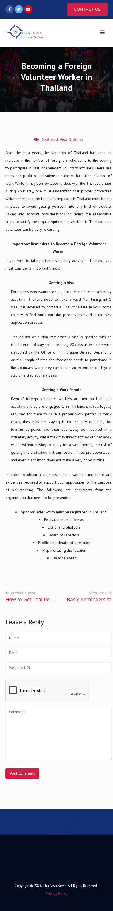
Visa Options (71, 139)
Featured (50, 139)
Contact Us (87, 9)
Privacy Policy (57, 893)
